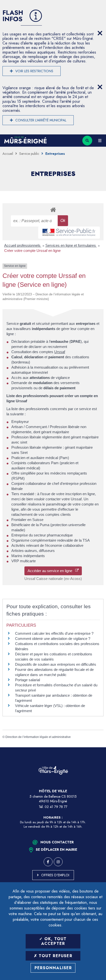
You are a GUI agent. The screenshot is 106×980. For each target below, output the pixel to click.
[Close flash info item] (100, 33)
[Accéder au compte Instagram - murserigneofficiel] (58, 861)
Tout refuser (54, 956)
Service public (29, 153)
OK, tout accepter (54, 941)
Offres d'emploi (55, 875)
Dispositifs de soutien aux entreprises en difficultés (55, 664)
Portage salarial (27, 680)
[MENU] (100, 140)
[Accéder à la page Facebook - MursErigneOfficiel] (48, 861)
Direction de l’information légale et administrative (38, 737)
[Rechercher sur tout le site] (87, 140)
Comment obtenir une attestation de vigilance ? (52, 638)
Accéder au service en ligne (51, 571)
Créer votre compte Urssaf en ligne (32, 250)
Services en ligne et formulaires (71, 245)
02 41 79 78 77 (56, 806)
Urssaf (59, 352)
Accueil (7, 153)
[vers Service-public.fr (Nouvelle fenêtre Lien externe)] (69, 233)
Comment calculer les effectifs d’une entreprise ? (54, 633)
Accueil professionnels (22, 245)
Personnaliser (53, 968)
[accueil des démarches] (53, 209)
